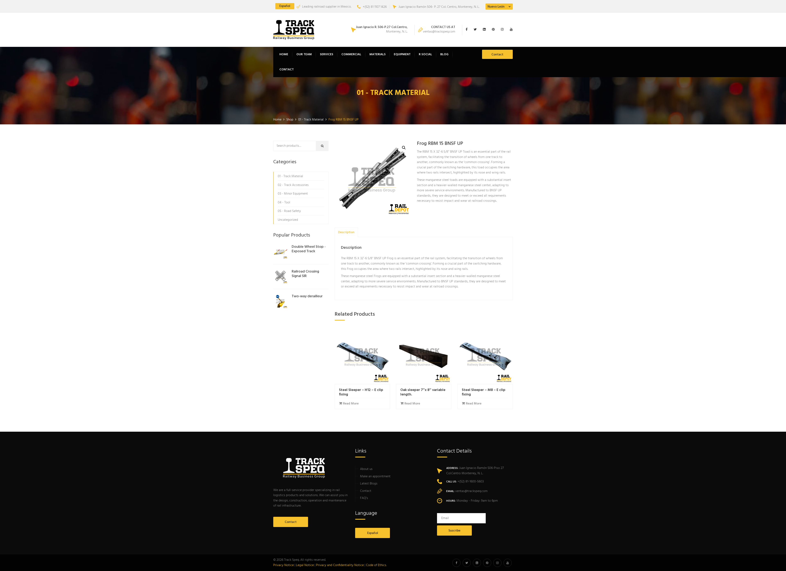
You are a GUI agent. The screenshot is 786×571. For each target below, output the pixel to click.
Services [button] (326, 54)
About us (366, 469)
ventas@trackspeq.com (439, 29)
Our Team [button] (304, 54)
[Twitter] (476, 30)
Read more (351, 403)
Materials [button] (377, 54)
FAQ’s (364, 498)
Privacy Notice (283, 565)
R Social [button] (425, 54)
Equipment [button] (402, 54)
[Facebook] (469, 30)
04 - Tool (284, 202)
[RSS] (510, 30)
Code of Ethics (376, 565)
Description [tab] (346, 232)
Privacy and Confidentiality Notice (340, 565)
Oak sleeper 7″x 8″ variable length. (422, 392)
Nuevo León (496, 6)
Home (283, 54)
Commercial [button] (351, 54)
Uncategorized (288, 220)
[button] (404, 147)
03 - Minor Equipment (293, 193)
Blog (444, 54)
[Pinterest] (494, 30)
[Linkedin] (485, 30)
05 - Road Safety (289, 211)
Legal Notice (305, 565)
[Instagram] (503, 30)
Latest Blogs (368, 483)
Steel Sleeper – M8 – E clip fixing (483, 392)
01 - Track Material (290, 176)
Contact (286, 69)
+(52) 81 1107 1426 (375, 7)
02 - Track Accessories (293, 185)
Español (284, 6)
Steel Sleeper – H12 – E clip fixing (361, 392)
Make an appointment (375, 476)
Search (325, 146)
